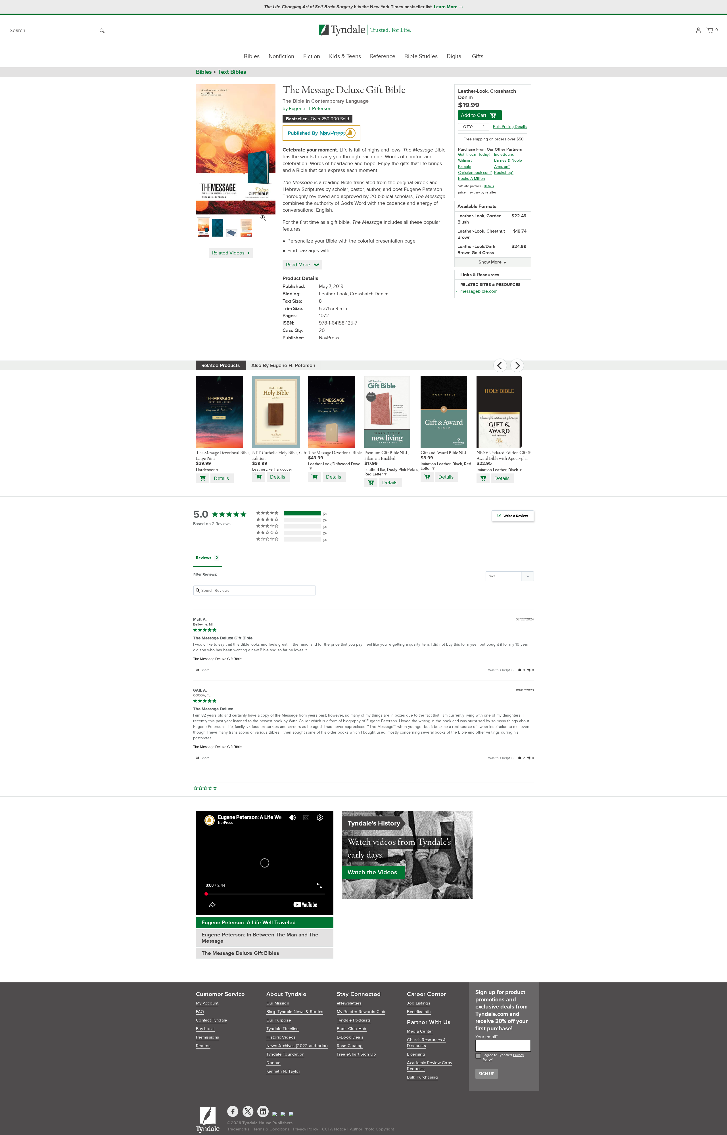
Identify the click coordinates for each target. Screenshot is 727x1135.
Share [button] (205, 670)
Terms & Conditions (271, 1129)
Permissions (207, 1037)
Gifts (477, 56)
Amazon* (502, 166)
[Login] (698, 30)
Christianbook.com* (475, 172)
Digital (455, 56)
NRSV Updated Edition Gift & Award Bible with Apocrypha (504, 456)
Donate (273, 1062)
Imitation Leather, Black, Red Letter (446, 466)
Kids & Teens (345, 56)
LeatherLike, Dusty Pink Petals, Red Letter (391, 472)
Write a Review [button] (516, 516)
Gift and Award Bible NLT (444, 453)
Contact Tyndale (211, 1020)
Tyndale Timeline (282, 1028)
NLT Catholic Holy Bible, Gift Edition (279, 456)
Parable (464, 166)
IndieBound (504, 154)
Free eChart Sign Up (356, 1054)
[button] (521, 670)
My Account (207, 1003)
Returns (203, 1045)
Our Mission (277, 1003)
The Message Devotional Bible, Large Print (223, 456)
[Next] (517, 365)
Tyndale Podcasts (354, 1020)
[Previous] (500, 365)
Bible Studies (421, 56)
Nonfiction (281, 56)
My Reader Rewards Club (361, 1011)
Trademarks (238, 1129)
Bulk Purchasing (422, 1077)
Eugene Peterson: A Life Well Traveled (249, 922)
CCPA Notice (334, 1129)
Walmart (465, 160)
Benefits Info (419, 1011)
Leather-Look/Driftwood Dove (334, 464)
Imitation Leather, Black (497, 470)
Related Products (220, 365)
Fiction (311, 56)
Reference (382, 56)
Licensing (416, 1054)
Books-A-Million (471, 178)
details (489, 186)
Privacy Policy (305, 1129)
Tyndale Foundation (285, 1054)
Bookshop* (503, 172)
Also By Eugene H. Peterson (283, 365)
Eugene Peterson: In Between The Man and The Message (260, 938)
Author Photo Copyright (372, 1129)
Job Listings (418, 1003)
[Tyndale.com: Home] (365, 30)
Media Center (420, 1031)
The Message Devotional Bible (335, 453)
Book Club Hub (352, 1028)
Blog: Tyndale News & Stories (294, 1011)
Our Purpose (278, 1020)
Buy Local (205, 1028)
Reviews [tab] (203, 557)
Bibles (252, 56)
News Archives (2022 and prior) (297, 1045)
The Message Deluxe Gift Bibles (240, 953)
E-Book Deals (350, 1037)
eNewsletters (349, 1003)
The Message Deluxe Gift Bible (217, 659)
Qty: (468, 127)
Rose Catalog (350, 1045)
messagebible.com (479, 291)
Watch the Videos (372, 872)
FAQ (200, 1011)
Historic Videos (281, 1037)
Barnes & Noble (508, 160)
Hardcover (205, 470)
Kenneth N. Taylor (283, 1071)
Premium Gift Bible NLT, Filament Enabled (386, 456)
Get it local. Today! (474, 154)
